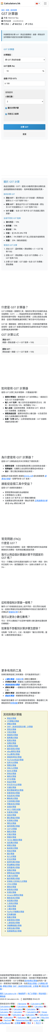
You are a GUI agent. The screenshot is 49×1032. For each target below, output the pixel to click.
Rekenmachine (22, 1020)
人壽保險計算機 (13, 922)
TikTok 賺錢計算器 (14, 840)
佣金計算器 (9, 695)
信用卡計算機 (12, 762)
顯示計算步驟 (13, 108)
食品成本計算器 (13, 795)
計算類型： (8, 55)
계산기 (38, 1023)
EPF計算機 (11, 779)
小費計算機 (11, 909)
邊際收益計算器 (13, 873)
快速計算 (19, 679)
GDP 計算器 (12, 829)
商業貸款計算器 (13, 793)
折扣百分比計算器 (14, 784)
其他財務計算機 (30, 980)
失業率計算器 (12, 812)
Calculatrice (32, 1012)
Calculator (38, 1006)
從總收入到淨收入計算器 (17, 881)
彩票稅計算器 (12, 746)
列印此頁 (7, 21)
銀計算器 (10, 853)
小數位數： (9, 96)
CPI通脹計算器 (13, 721)
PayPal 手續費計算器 (15, 911)
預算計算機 (11, 765)
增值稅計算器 (12, 735)
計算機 (17, 1023)
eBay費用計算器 (13, 751)
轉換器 (2, 996)
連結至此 (18, 24)
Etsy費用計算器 (13, 754)
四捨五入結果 (13, 114)
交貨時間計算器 (13, 801)
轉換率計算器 (12, 798)
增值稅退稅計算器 (12, 684)
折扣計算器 (11, 859)
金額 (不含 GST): (10, 78)
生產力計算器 (12, 875)
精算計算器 (11, 845)
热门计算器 (32, 993)
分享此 (30, 24)
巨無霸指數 (11, 914)
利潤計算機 (11, 892)
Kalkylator (22, 1017)
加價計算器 (11, 743)
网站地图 (42, 993)
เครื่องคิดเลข (5, 1023)
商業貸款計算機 (13, 920)
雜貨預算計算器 (13, 878)
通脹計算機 (11, 724)
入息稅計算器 (12, 903)
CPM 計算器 (12, 884)
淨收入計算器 (12, 768)
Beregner (22, 1003)
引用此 (6, 24)
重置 (24, 134)
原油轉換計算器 (13, 864)
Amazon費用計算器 (15, 895)
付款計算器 (11, 732)
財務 (7, 10)
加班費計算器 (12, 842)
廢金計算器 (11, 851)
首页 (3, 10)
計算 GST (24, 127)
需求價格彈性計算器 (15, 790)
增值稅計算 (13, 612)
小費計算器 (9, 679)
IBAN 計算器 (12, 771)
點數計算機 (11, 917)
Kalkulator (16, 1014)
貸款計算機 (11, 729)
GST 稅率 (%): (9, 66)
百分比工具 (28, 476)
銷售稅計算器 (12, 889)
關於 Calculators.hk (8, 993)
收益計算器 (11, 782)
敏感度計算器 (12, 848)
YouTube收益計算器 (15, 759)
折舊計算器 (11, 834)
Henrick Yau (13, 18)
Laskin (34, 1017)
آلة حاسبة (37, 1020)
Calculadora (5, 1006)
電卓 (29, 1023)
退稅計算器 (11, 773)
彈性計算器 (11, 823)
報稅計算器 (11, 776)
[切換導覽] (45, 3)
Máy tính (45, 1017)
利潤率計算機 (12, 820)
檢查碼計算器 (12, 900)
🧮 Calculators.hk (10, 3)
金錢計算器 (11, 806)
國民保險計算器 (13, 748)
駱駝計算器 (11, 831)
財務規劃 (14, 703)
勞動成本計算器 (13, 804)
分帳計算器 (11, 906)
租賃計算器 (11, 740)
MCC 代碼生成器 (14, 809)
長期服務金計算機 (14, 931)
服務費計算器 (12, 737)
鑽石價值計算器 (13, 817)
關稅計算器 (11, 887)
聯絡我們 (22, 993)
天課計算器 (11, 787)
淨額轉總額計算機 (14, 925)
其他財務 (13, 10)
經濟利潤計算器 (13, 862)
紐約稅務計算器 (13, 826)
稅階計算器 (11, 870)
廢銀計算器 (11, 837)
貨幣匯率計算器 (13, 867)
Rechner (7, 1020)
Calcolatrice (36, 1003)
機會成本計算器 (13, 898)
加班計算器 (11, 815)
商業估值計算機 (13, 928)
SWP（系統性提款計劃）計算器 (20, 726)
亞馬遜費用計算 (41, 500)
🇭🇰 (37, 3)
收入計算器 (11, 856)
